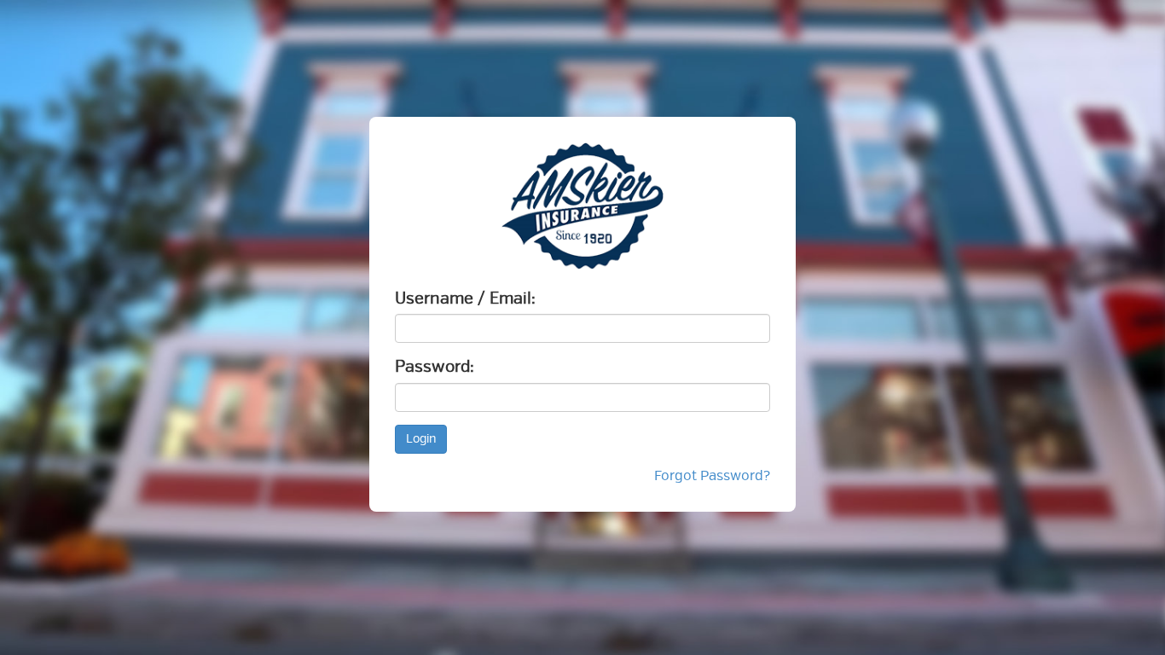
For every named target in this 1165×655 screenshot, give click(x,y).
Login (421, 439)
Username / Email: (465, 298)
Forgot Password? (712, 475)
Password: (434, 366)
